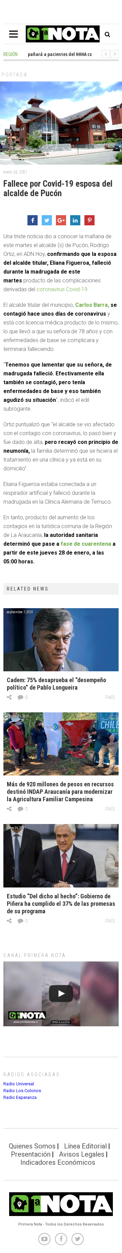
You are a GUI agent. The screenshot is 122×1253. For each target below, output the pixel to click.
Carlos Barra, (92, 305)
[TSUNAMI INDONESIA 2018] (61, 993)
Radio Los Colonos (22, 1090)
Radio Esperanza (20, 1097)
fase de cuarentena (86, 544)
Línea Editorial (85, 1146)
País (110, 697)
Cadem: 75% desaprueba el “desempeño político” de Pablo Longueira (56, 683)
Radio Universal (18, 1083)
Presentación (30, 1154)
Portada (15, 74)
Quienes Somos (32, 1146)
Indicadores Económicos (57, 1162)
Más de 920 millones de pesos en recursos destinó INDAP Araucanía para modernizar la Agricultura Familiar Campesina (60, 792)
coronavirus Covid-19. (63, 289)
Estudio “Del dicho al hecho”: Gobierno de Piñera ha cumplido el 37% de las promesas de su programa (61, 904)
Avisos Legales (81, 1154)
